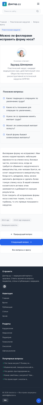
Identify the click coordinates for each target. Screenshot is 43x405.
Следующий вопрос (20, 242)
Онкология (6, 346)
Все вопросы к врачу (21, 250)
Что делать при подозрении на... (17, 371)
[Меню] (38, 4)
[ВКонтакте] (4, 286)
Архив (4, 316)
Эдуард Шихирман (21, 64)
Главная (3, 22)
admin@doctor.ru (9, 395)
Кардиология (7, 328)
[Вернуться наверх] (38, 400)
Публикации (7, 307)
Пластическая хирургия (20, 22)
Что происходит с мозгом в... (16, 379)
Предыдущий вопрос (22, 234)
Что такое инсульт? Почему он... (17, 363)
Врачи (4, 303)
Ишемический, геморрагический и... (19, 367)
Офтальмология (8, 351)
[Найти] (37, 11)
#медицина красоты (9, 225)
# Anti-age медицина (22, 220)
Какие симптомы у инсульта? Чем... (19, 375)
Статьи (5, 311)
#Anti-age (5, 220)
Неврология (7, 333)
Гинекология (7, 342)
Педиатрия (6, 337)
